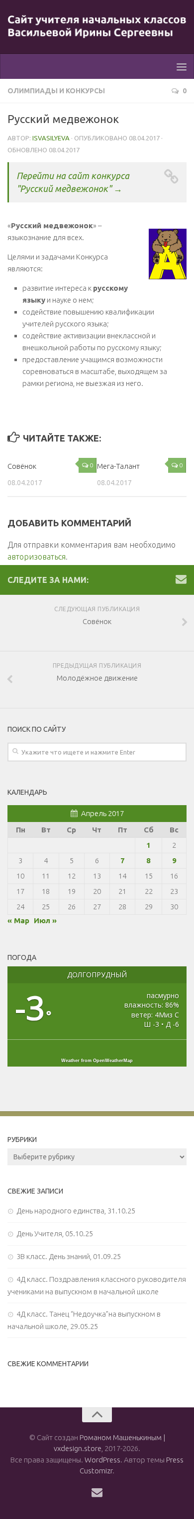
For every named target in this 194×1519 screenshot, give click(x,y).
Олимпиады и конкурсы (56, 91)
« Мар (18, 920)
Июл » (45, 920)
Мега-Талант (118, 466)
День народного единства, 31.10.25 (75, 1210)
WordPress (102, 1460)
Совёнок (21, 466)
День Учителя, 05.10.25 (54, 1233)
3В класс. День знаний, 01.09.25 (68, 1256)
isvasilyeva (51, 137)
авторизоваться (36, 556)
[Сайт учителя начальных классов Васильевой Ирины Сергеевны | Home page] (97, 27)
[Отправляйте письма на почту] (181, 578)
